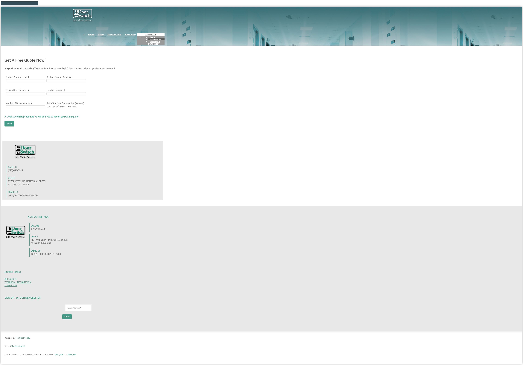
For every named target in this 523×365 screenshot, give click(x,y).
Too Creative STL (23, 338)
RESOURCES (10, 278)
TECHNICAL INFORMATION (17, 282)
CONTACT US (10, 285)
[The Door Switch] (83, 16)
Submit (67, 317)
